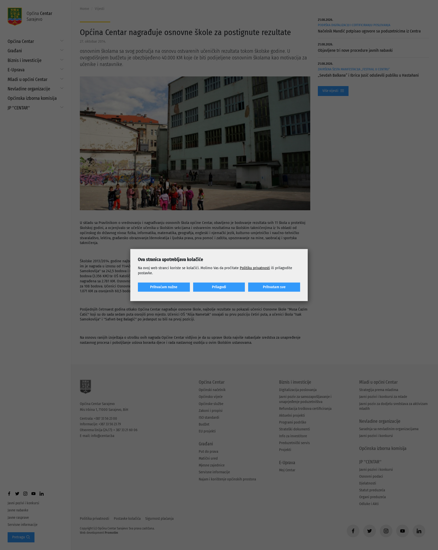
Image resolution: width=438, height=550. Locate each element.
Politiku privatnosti (255, 268)
